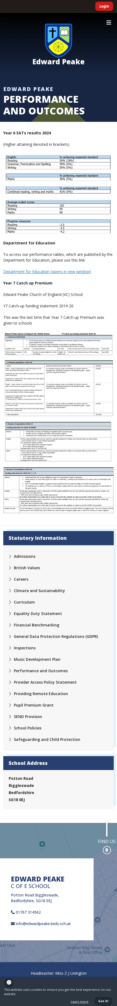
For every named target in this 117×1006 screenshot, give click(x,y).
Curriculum (24, 602)
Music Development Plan (37, 659)
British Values (27, 567)
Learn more (79, 1001)
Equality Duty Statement (38, 613)
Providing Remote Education (41, 693)
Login (104, 6)
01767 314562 (28, 912)
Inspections (25, 647)
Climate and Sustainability (39, 590)
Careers (21, 579)
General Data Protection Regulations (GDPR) (56, 636)
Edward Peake (58, 61)
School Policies (27, 728)
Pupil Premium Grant (34, 705)
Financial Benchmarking (36, 625)
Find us (107, 841)
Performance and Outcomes (41, 670)
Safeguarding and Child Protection (47, 739)
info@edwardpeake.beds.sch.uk (43, 923)
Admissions (24, 556)
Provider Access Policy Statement (45, 682)
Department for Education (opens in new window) (47, 271)
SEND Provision (28, 716)
